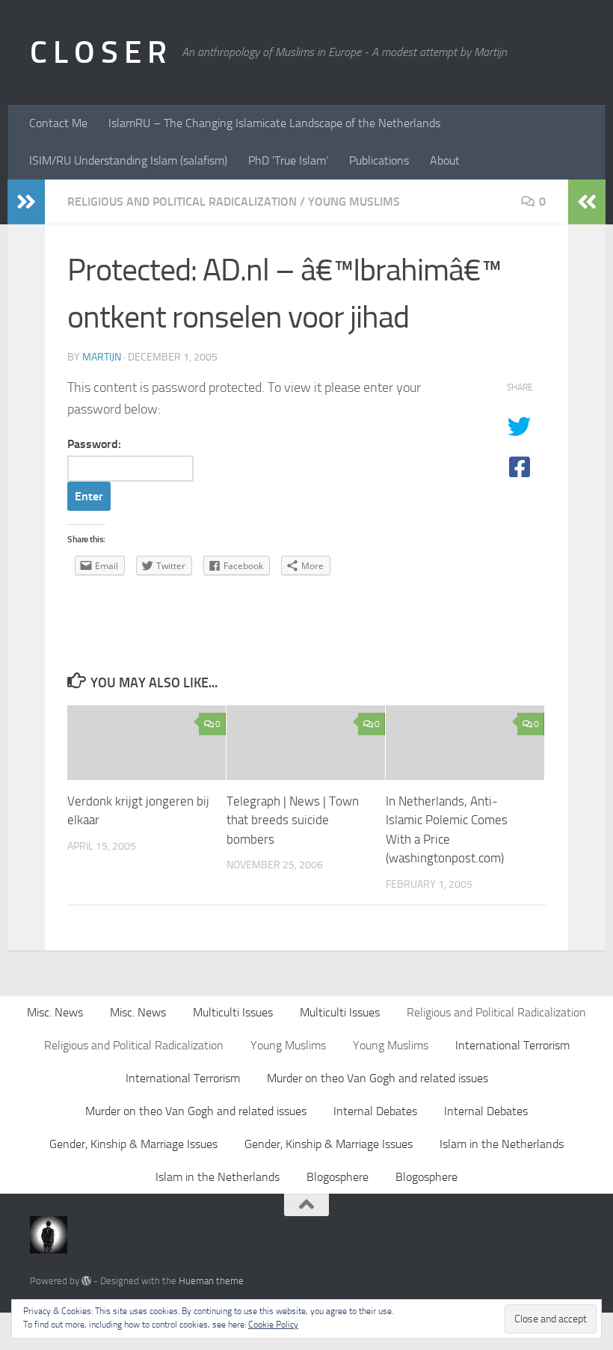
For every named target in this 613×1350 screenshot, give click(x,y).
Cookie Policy (273, 1324)
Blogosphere (337, 1177)
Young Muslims (354, 201)
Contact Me (58, 123)
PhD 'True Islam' (288, 160)
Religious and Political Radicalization (182, 201)
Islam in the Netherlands (502, 1144)
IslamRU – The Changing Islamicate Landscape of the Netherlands (274, 123)
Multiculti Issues (233, 1012)
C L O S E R (98, 52)
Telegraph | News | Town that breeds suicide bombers (293, 820)
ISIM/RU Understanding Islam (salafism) (128, 160)
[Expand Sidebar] (26, 202)
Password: (94, 444)
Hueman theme (211, 1280)
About (445, 160)
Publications (379, 160)
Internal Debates (375, 1111)
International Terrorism (512, 1045)
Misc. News (55, 1012)
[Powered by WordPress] (86, 1281)
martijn (101, 357)
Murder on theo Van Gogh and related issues (377, 1078)
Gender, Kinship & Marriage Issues (133, 1144)
